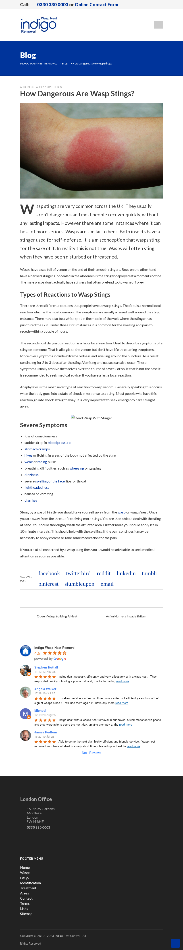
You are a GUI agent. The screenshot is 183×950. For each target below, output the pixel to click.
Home (25, 867)
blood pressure (59, 442)
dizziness (32, 474)
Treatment (28, 888)
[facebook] (50, 573)
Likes (58, 86)
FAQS (24, 877)
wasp (122, 512)
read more (122, 681)
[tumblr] (150, 573)
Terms (25, 903)
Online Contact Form (96, 4)
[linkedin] (127, 573)
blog (31, 86)
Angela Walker (45, 689)
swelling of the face (50, 481)
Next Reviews (91, 752)
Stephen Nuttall (46, 667)
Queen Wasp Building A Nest (57, 616)
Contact (26, 898)
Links (24, 908)
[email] (108, 584)
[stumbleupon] (80, 584)
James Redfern (45, 732)
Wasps (25, 872)
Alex (23, 86)
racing (42, 461)
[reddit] (104, 573)
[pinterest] (49, 584)
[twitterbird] (79, 573)
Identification (30, 883)
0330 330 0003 (52, 4)
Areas (24, 893)
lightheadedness (37, 487)
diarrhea (31, 500)
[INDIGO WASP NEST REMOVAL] (39, 25)
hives (28, 455)
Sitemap (26, 913)
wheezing (77, 468)
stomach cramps (37, 449)
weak (29, 461)
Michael (40, 710)
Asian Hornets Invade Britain (126, 616)
